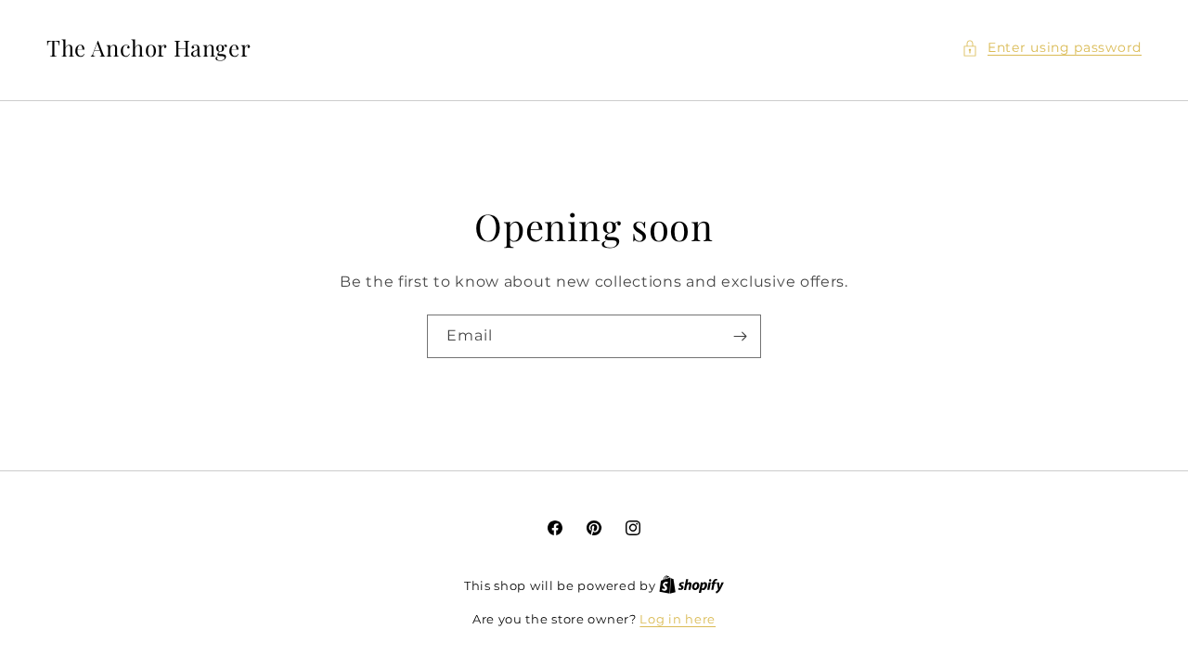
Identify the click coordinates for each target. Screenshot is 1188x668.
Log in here (677, 618)
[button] (1052, 47)
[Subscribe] (739, 336)
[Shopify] (691, 585)
